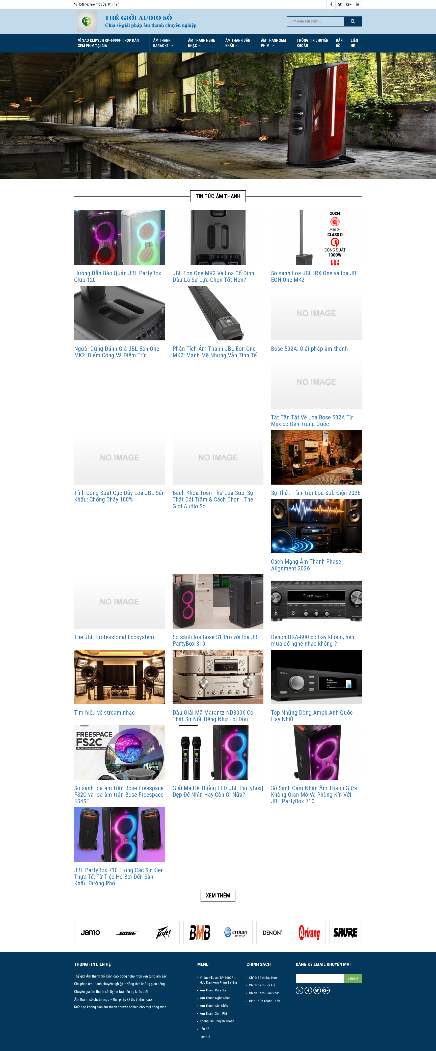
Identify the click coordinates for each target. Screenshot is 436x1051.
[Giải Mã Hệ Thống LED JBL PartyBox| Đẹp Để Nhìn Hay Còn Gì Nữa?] (218, 752)
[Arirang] (272, 932)
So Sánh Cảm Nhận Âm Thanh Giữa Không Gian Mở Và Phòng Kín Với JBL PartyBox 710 (314, 795)
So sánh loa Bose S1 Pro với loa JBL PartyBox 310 (216, 640)
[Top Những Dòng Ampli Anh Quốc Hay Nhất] (316, 677)
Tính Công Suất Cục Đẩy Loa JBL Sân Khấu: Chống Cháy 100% (119, 496)
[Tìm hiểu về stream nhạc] (119, 677)
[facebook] (331, 5)
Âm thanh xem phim (273, 43)
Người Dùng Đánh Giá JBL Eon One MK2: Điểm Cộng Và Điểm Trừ (116, 352)
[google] (348, 5)
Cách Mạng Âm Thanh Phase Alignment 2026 (306, 565)
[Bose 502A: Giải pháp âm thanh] (316, 313)
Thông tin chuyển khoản (312, 43)
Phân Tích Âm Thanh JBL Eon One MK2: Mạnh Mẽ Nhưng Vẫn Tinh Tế (215, 352)
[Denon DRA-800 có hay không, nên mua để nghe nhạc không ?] (316, 601)
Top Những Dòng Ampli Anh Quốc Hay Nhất (312, 716)
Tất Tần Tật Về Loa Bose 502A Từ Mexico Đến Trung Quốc (312, 421)
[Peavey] (127, 932)
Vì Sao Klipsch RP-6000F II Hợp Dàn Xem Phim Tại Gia (108, 43)
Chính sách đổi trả (262, 985)
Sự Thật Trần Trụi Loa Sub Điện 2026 (316, 492)
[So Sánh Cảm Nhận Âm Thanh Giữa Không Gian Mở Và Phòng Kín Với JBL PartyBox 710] (316, 752)
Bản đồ (339, 43)
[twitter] (340, 5)
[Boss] (90, 932)
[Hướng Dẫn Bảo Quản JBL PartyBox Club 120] (119, 237)
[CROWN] (200, 932)
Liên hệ (354, 43)
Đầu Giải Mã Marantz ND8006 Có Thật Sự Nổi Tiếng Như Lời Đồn (213, 716)
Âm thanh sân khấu (237, 43)
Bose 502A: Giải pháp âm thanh (309, 348)
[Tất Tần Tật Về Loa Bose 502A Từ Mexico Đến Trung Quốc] (316, 382)
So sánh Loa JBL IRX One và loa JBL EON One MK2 (315, 276)
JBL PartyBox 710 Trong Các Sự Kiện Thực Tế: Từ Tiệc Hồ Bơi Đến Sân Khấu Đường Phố (119, 877)
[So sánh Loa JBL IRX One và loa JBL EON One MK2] (316, 237)
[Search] (353, 21)
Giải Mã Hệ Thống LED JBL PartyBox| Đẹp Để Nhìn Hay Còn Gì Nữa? (218, 791)
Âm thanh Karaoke (162, 43)
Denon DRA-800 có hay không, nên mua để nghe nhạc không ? (312, 640)
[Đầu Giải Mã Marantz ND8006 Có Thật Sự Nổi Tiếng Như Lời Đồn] (218, 677)
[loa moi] (218, 116)
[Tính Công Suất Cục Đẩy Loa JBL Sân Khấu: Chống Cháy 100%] (119, 457)
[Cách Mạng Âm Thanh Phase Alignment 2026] (316, 526)
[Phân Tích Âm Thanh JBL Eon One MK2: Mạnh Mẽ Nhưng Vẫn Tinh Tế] (218, 313)
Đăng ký (353, 978)
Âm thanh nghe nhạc (201, 43)
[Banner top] (190, 21)
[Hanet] (345, 932)
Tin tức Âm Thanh (218, 196)
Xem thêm (218, 895)
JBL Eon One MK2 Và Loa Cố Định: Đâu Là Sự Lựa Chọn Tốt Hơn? (214, 276)
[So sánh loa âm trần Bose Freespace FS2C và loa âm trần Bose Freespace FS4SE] (119, 752)
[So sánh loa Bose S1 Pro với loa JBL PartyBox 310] (218, 601)
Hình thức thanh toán (264, 1001)
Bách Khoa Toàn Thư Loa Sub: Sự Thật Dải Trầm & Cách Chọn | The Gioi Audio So (213, 499)
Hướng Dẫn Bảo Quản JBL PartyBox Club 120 (117, 276)
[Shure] (309, 932)
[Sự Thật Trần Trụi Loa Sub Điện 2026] (316, 457)
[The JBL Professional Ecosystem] (119, 601)
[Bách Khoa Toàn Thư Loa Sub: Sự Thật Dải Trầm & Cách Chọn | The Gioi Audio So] (218, 457)
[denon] (236, 932)
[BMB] (163, 932)
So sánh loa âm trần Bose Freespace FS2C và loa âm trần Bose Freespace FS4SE (119, 795)
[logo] (86, 21)
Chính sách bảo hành (264, 977)
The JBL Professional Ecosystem (114, 637)
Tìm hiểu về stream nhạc (104, 712)
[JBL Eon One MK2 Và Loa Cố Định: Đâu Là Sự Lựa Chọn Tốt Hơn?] (218, 237)
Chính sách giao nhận (264, 993)
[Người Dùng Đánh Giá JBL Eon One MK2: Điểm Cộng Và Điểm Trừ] (119, 313)
